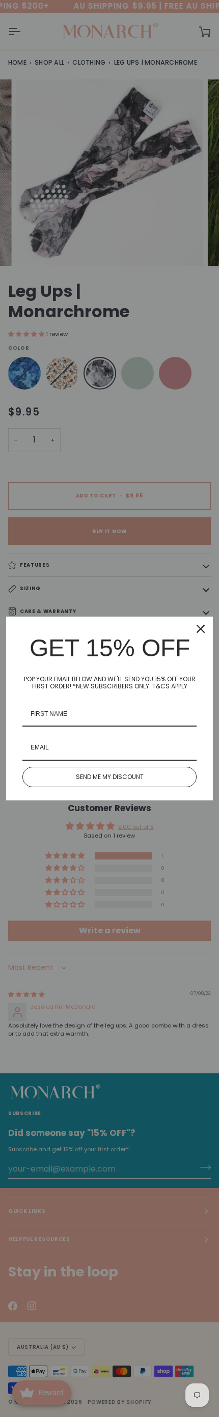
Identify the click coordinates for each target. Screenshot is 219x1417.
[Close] (200, 629)
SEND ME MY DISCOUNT (110, 776)
